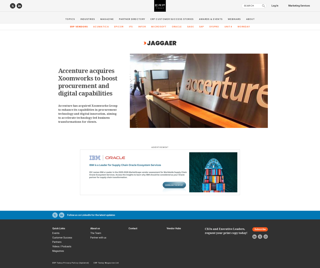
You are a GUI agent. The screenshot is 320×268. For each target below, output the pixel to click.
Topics (70, 19)
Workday (244, 26)
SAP (201, 26)
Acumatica (101, 26)
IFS (131, 26)
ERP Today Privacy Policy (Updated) (70, 263)
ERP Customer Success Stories (172, 19)
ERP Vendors (79, 26)
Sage (190, 26)
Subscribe (260, 229)
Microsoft (158, 26)
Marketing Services (299, 5)
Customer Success (62, 237)
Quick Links (58, 228)
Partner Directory (132, 19)
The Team (95, 233)
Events (56, 233)
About (250, 19)
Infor (142, 26)
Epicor (119, 26)
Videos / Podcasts (61, 246)
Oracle (177, 26)
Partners (57, 242)
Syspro (214, 26)
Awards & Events (211, 19)
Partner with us (98, 237)
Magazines (58, 251)
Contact (132, 228)
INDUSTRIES (87, 19)
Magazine (107, 19)
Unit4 (228, 26)
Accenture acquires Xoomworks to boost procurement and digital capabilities (88, 82)
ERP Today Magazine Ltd (106, 263)
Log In (275, 5)
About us (95, 228)
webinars (234, 19)
